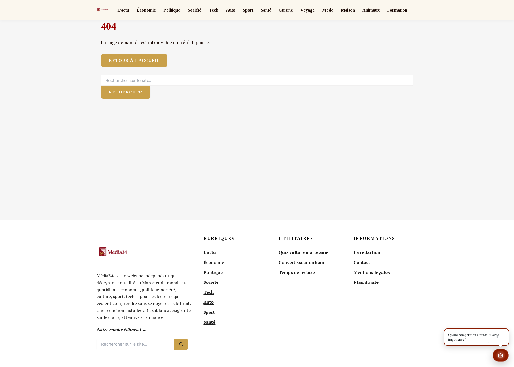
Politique (171, 10)
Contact (362, 262)
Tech (213, 10)
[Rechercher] (181, 344)
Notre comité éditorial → (121, 329)
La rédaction (367, 252)
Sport (248, 10)
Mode (327, 10)
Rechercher (125, 92)
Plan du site (366, 282)
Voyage (307, 10)
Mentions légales (372, 272)
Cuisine (286, 10)
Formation (397, 10)
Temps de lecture (297, 272)
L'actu (209, 252)
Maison (348, 10)
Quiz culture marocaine (303, 252)
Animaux (371, 10)
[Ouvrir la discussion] (501, 355)
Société (194, 10)
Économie (146, 10)
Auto (230, 10)
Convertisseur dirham (301, 262)
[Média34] (102, 10)
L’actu (123, 10)
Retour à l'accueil (134, 60)
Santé (266, 10)
